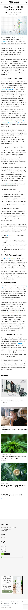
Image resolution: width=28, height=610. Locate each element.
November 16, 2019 (18, 12)
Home (2, 601)
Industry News (21, 601)
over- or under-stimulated (8, 121)
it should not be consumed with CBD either (12, 312)
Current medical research (8, 258)
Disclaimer (3, 549)
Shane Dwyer (9, 12)
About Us (3, 545)
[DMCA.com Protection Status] (5, 554)
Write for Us (3, 546)
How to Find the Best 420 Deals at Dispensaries (14, 429)
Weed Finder (4, 548)
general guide (9, 183)
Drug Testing (13, 601)
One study (20, 343)
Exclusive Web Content (6, 454)
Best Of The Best (4, 483)
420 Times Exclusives (5, 427)
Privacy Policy (4, 551)
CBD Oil (7, 601)
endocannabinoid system (8, 89)
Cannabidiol (4, 41)
